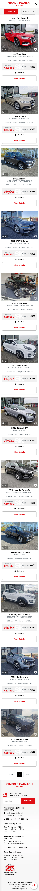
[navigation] (3, 4)
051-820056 (10, 847)
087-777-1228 (22, 847)
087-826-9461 (23, 819)
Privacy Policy (26, 884)
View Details (19, 78)
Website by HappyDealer (19, 889)
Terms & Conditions (19, 886)
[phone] (36, 4)
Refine (10, 11)
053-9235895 (11, 819)
